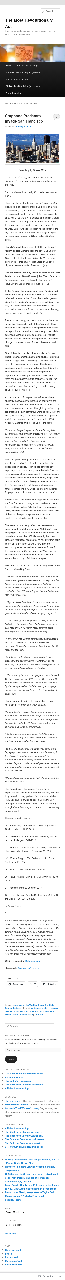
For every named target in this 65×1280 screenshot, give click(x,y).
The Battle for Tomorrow (17, 79)
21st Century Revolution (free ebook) (23, 86)
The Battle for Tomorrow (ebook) (22, 1143)
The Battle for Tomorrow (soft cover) (24, 1139)
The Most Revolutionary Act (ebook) (24, 1135)
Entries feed (11, 1257)
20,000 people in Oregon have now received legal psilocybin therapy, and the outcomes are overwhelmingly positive (31, 1177)
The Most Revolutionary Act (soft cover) (26, 1132)
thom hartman (26, 1014)
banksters (36, 1008)
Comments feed (13, 1260)
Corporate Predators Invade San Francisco (24, 118)
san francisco (47, 1011)
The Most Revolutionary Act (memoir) (23, 72)
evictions (24, 1011)
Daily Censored (32, 961)
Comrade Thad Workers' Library (22, 1108)
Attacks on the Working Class (29, 1005)
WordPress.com (13, 1264)
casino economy (50, 1008)
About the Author (13, 93)
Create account (13, 1250)
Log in (8, 1253)
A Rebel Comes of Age (27, 65)
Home (8, 65)
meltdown (34, 1011)
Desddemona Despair (16, 1104)
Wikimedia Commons (29, 968)
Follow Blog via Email (18, 1035)
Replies (39, 1014)
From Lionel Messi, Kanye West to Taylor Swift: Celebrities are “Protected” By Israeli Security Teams (30, 1196)
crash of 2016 (12, 1011)
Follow (11, 1059)
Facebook (10, 1233)
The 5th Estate (12, 1101)
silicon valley (11, 1014)
